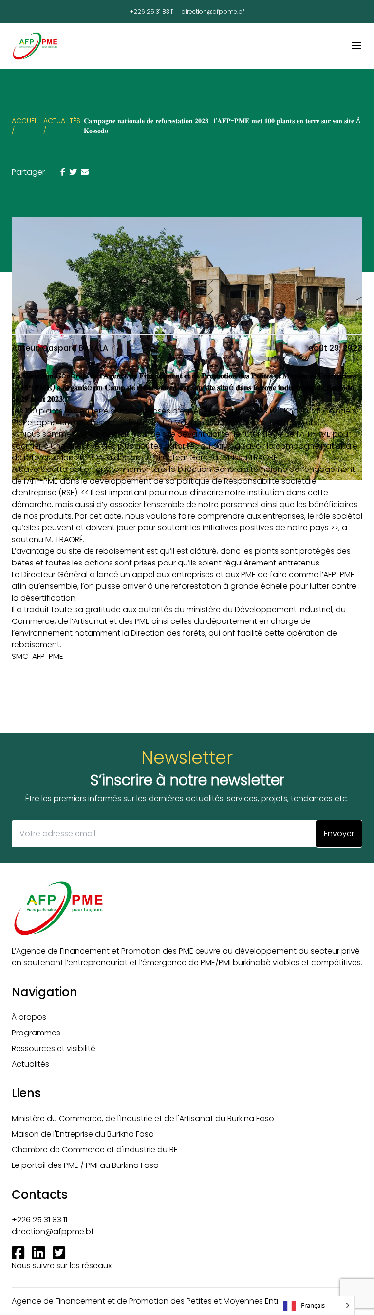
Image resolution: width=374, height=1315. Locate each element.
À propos (29, 1017)
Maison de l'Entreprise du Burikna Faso (83, 1134)
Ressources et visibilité (53, 1048)
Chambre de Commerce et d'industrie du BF (94, 1149)
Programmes (36, 1032)
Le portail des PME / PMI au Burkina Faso (85, 1165)
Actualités (30, 1064)
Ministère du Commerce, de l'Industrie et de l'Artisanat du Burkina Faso (143, 1118)
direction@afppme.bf (213, 12)
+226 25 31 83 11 (152, 12)
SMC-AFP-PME (37, 656)
